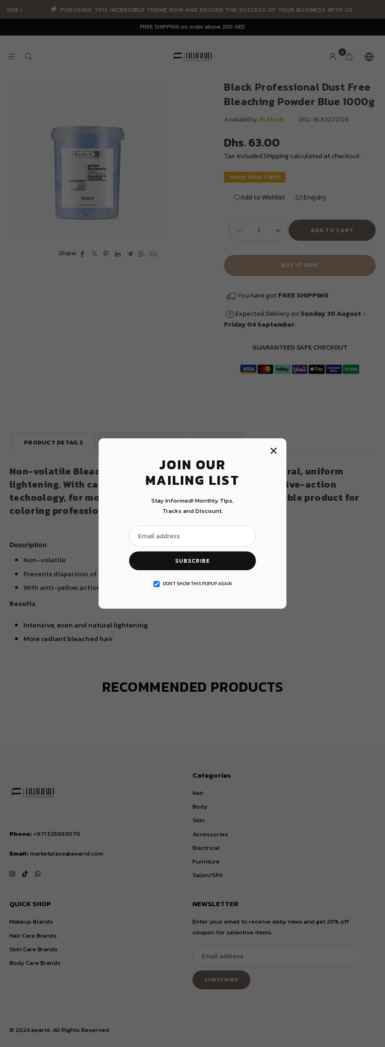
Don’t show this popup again (197, 583)
